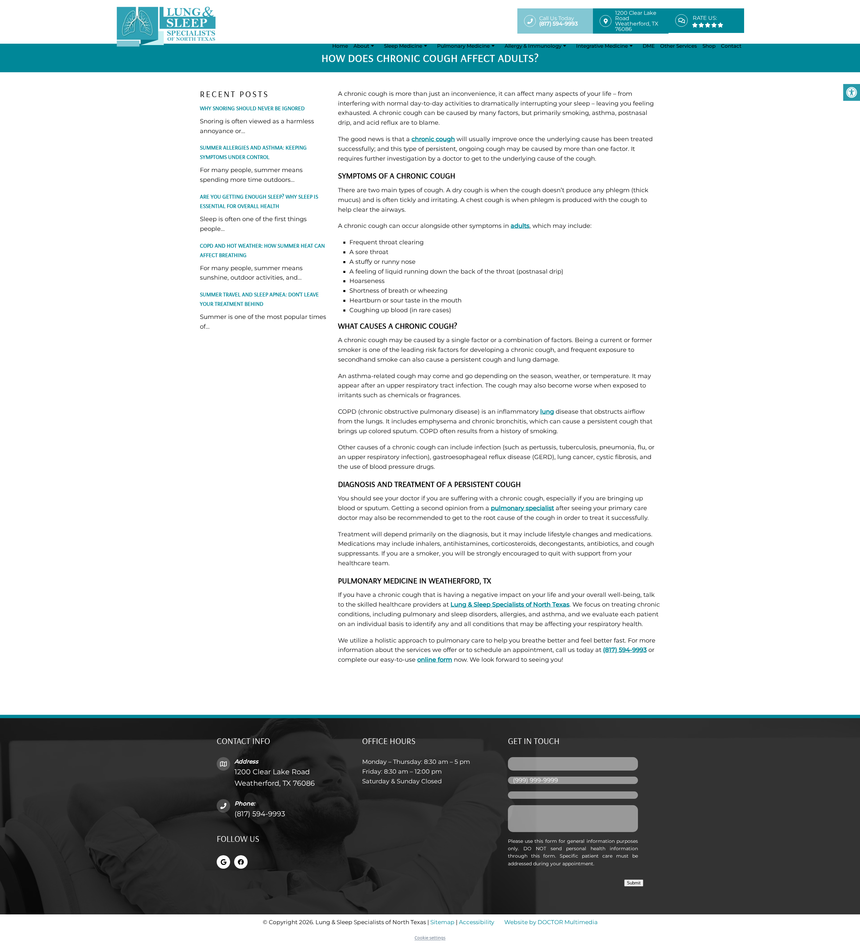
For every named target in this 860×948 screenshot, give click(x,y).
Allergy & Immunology (533, 46)
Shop (709, 46)
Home (340, 46)
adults (520, 226)
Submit (634, 882)
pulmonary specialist (522, 508)
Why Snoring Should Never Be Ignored (252, 108)
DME (649, 46)
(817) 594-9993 (625, 650)
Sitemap (442, 922)
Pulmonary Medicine (463, 46)
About (361, 46)
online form (434, 659)
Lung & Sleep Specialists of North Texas (509, 604)
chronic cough (433, 139)
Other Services (678, 46)
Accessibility (476, 922)
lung (547, 411)
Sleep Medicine (403, 46)
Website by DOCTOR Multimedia (551, 922)
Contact (731, 46)
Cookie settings (430, 938)
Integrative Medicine (602, 46)
